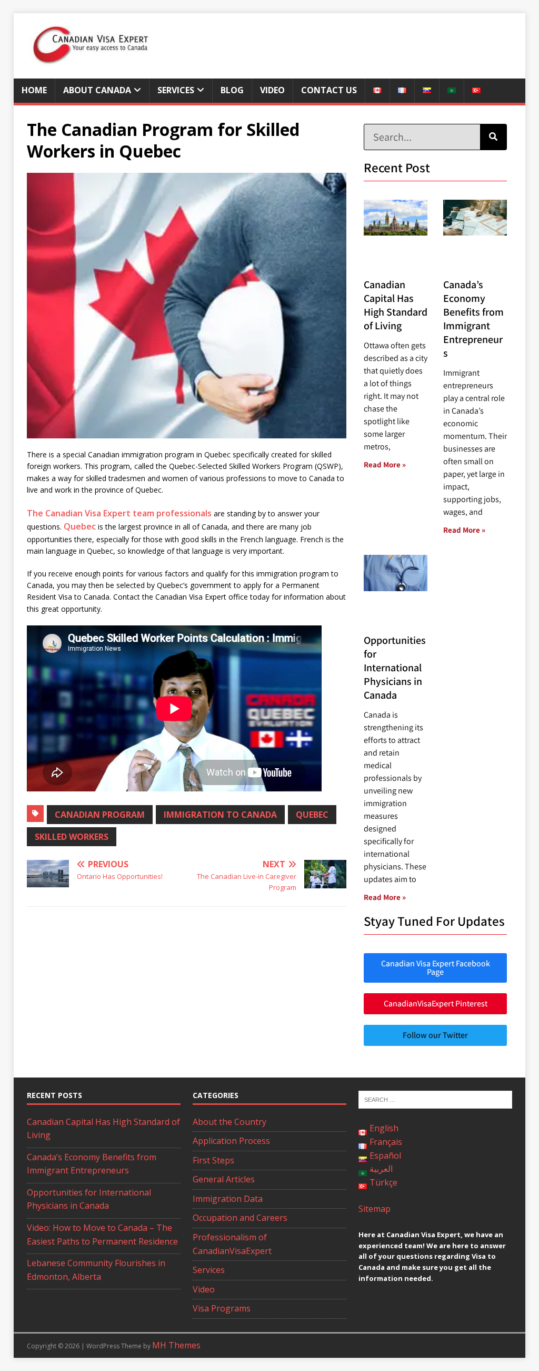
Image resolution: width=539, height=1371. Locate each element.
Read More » (385, 464)
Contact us (329, 90)
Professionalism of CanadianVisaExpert (232, 1244)
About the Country (229, 1122)
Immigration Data (228, 1198)
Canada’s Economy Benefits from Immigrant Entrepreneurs (473, 319)
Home (34, 90)
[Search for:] (435, 1099)
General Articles (224, 1179)
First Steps (213, 1160)
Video (272, 90)
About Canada (97, 90)
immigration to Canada (220, 814)
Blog (232, 90)
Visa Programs (222, 1308)
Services (175, 90)
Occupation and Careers (240, 1217)
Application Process (231, 1141)
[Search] (493, 137)
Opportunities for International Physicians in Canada (395, 667)
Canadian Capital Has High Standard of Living (395, 305)
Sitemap (374, 1209)
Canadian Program (100, 814)
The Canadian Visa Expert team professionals (119, 513)
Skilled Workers (71, 837)
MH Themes (176, 1345)
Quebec (80, 526)
